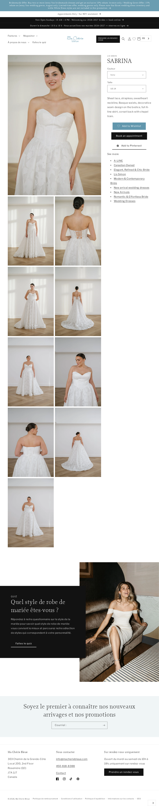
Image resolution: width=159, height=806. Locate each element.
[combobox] (145, 38)
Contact (61, 773)
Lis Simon (120, 174)
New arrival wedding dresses (131, 187)
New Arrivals (122, 192)
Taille (109, 82)
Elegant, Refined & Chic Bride (132, 169)
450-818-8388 (65, 766)
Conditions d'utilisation (71, 799)
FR (143, 38)
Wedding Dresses (125, 201)
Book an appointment (129, 135)
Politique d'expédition (95, 799)
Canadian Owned (124, 165)
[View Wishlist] (133, 39)
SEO (139, 799)
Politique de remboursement (45, 799)
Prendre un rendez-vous (108, 39)
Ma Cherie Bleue (23, 799)
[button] (13, 36)
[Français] (152, 803)
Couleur (111, 68)
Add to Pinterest (131, 145)
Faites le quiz (24, 643)
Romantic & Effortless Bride (131, 196)
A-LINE (118, 160)
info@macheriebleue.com (72, 759)
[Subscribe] (103, 725)
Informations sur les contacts (121, 799)
